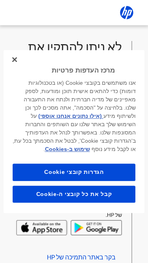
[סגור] (14, 59)
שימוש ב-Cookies (67, 149)
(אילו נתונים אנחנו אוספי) (70, 116)
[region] (74, 131)
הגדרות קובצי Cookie (73, 172)
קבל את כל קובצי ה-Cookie (74, 194)
